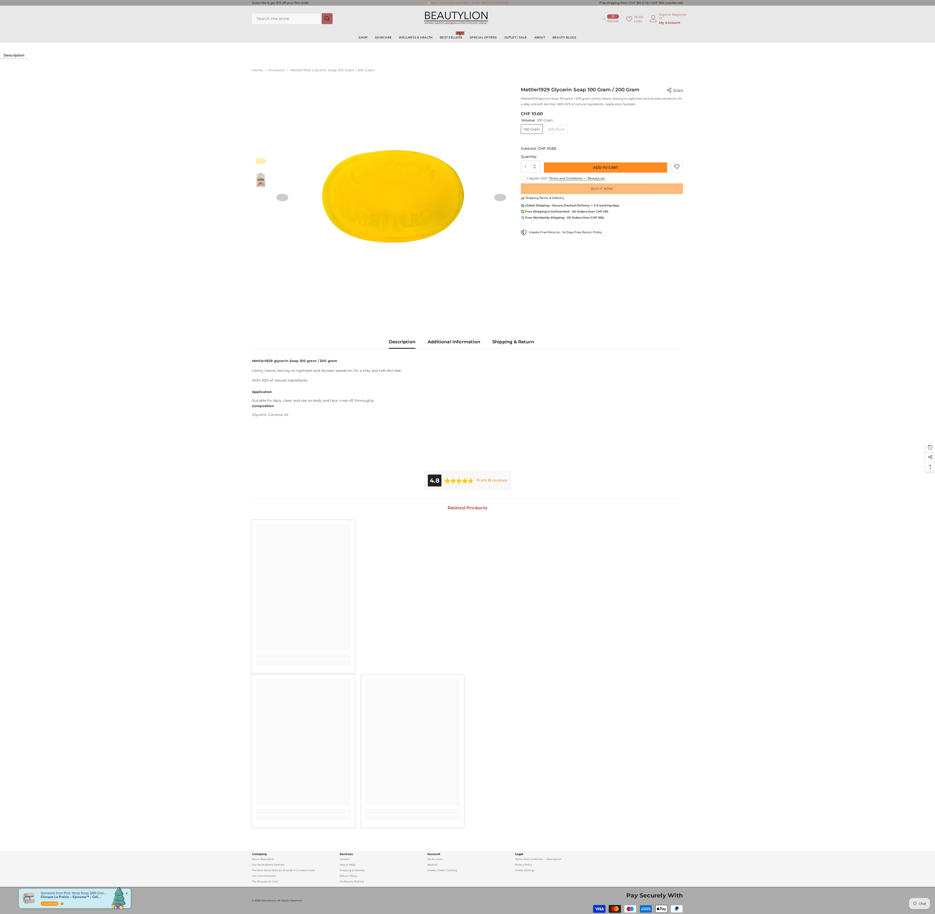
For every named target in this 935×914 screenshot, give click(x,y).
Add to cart (605, 167)
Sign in (663, 16)
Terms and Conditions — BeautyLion (577, 178)
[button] (282, 197)
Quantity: (529, 156)
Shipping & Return (513, 342)
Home (257, 70)
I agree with (537, 178)
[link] (303, 656)
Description (14, 55)
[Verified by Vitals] (62, 902)
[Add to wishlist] (677, 166)
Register (679, 15)
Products (277, 70)
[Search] (292, 18)
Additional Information (454, 342)
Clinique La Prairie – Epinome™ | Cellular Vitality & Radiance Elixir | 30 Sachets (71, 895)
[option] (391, 197)
